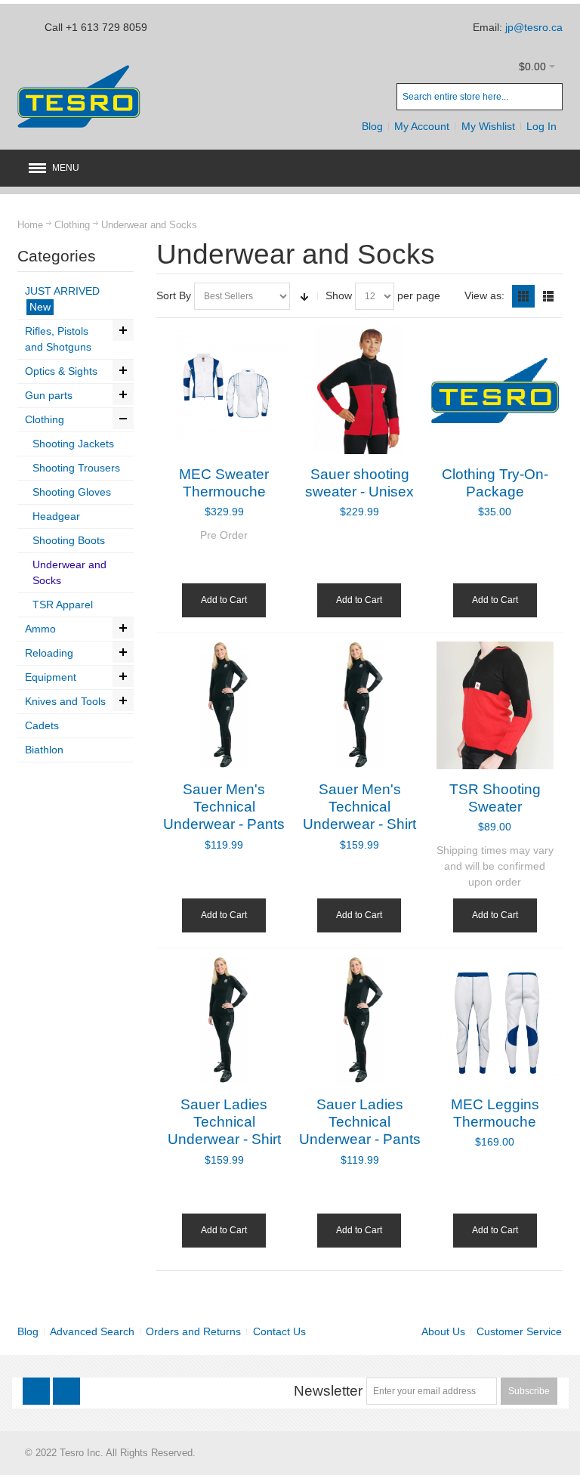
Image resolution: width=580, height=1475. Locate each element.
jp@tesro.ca (534, 27)
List (548, 296)
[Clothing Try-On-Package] (495, 390)
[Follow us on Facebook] (38, 1391)
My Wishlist (488, 126)
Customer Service (519, 1331)
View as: (484, 295)
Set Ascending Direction (304, 296)
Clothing (72, 224)
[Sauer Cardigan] (360, 390)
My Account (421, 126)
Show (338, 295)
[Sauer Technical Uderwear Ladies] (224, 1020)
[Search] (549, 96)
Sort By (173, 295)
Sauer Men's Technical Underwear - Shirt (359, 807)
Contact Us (279, 1331)
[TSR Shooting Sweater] (495, 705)
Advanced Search (92, 1331)
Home (30, 224)
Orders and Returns (193, 1331)
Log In (541, 126)
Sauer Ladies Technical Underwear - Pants (360, 1122)
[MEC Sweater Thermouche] (224, 390)
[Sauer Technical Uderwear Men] (224, 705)
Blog (372, 126)
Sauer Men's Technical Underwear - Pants (224, 807)
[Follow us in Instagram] (66, 1391)
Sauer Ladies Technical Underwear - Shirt (224, 1122)
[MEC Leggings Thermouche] (495, 1020)
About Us (443, 1331)
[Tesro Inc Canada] (78, 96)
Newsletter (328, 1391)
